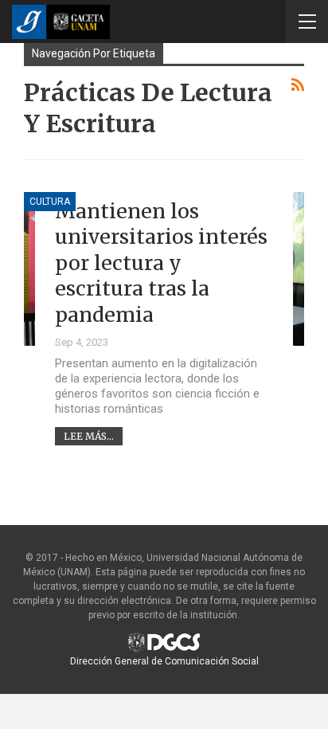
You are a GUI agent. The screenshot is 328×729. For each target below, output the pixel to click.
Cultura (49, 201)
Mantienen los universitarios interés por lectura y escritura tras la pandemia (161, 262)
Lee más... (89, 436)
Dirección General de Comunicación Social (164, 661)
